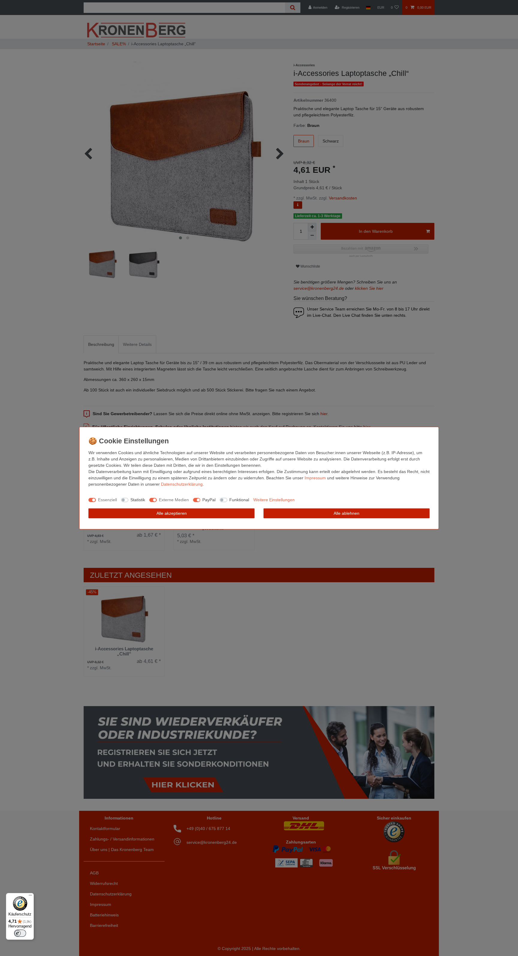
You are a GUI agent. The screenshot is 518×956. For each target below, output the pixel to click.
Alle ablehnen (346, 513)
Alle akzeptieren (171, 513)
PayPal (209, 499)
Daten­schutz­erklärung (182, 483)
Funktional (239, 499)
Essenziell (107, 499)
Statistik (137, 499)
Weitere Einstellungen (274, 499)
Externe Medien (174, 499)
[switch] (20, 933)
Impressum (315, 477)
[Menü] (30, 896)
